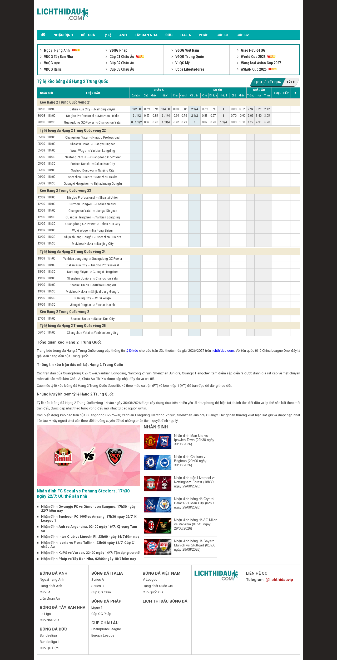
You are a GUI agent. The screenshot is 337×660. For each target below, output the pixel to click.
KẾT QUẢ (88, 35)
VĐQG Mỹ (182, 63)
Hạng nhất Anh (51, 586)
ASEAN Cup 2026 (253, 69)
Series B (97, 586)
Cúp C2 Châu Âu (121, 63)
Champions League (106, 629)
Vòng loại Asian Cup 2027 (260, 63)
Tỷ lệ (290, 82)
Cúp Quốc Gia (153, 592)
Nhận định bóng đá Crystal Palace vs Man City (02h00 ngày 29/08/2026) (194, 503)
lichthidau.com (223, 351)
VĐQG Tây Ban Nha (58, 57)
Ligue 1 (96, 607)
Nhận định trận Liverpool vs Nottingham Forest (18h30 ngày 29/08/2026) (195, 482)
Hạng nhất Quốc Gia (158, 586)
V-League (150, 579)
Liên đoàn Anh (51, 598)
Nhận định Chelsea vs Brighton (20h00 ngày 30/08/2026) (190, 461)
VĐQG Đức (51, 63)
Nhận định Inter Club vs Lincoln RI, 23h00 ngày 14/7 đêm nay (90, 537)
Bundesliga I (49, 635)
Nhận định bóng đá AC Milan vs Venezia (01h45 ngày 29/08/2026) (195, 524)
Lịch (258, 82)
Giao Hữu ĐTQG (252, 50)
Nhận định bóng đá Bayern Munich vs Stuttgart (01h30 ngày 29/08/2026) (194, 545)
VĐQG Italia (52, 69)
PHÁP (204, 35)
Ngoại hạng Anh (52, 579)
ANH (123, 35)
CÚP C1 (222, 35)
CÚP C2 (242, 35)
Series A (97, 579)
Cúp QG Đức (49, 648)
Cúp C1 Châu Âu (122, 57)
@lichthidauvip (279, 579)
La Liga (45, 614)
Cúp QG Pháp (101, 614)
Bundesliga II (49, 642)
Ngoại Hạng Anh (57, 50)
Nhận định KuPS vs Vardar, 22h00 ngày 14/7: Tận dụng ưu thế (90, 553)
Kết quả (274, 82)
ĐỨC (168, 35)
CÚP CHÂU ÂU (104, 622)
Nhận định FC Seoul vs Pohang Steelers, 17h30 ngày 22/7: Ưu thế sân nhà (83, 493)
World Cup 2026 (253, 57)
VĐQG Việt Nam (187, 50)
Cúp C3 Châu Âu (121, 69)
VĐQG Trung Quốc (189, 57)
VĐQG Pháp (118, 50)
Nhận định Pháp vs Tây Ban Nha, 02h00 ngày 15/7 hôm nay (88, 559)
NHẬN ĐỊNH (63, 35)
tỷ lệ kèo (132, 351)
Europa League (102, 635)
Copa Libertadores (190, 69)
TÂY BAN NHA (146, 35)
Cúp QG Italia (101, 592)
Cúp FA (45, 592)
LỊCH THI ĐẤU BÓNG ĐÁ (165, 601)
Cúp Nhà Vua (49, 620)
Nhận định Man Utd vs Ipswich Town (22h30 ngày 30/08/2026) (194, 440)
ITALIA (185, 35)
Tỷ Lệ (107, 35)
